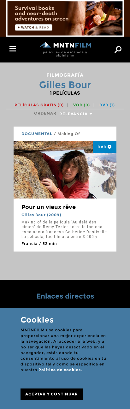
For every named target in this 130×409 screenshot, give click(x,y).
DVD (107, 105)
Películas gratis (39, 105)
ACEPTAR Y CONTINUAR (51, 394)
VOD (81, 105)
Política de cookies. (60, 369)
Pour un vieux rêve (48, 207)
